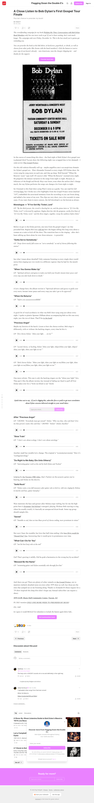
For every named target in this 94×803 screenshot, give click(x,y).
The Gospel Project (30, 163)
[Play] (16, 220)
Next (74, 638)
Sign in (88, 3)
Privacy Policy (61, 754)
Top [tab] (16, 713)
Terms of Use (55, 752)
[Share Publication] (71, 3)
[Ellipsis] (79, 668)
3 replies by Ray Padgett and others (30, 681)
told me (41, 229)
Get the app (56, 794)
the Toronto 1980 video (31, 477)
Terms (51, 790)
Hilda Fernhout (22, 688)
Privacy (45, 790)
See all (17, 762)
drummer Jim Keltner (32, 506)
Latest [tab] (20, 713)
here (22, 191)
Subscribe (78, 3)
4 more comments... (20, 704)
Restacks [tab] (25, 652)
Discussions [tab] (27, 713)
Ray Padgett (17, 22)
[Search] (67, 3)
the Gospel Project (63, 582)
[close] (64, 721)
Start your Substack (42, 794)
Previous (21, 638)
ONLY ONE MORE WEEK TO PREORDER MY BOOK (48, 602)
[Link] (11, 204)
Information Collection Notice (46, 754)
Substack (38, 799)
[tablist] (21, 652)
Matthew (20, 669)
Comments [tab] (18, 652)
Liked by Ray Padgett (25, 671)
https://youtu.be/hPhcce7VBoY (27, 696)
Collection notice (59, 790)
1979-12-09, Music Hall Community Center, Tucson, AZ (36, 598)
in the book (47, 318)
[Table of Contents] (2, 401)
